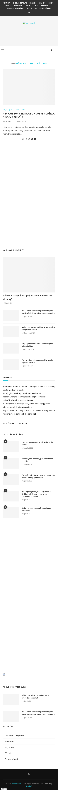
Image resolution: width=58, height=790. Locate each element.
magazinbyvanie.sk (43, 6)
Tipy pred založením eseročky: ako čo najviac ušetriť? (37, 361)
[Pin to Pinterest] (32, 139)
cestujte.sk (32, 8)
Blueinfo (29, 786)
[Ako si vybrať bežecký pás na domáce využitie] (11, 463)
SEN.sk (50, 3)
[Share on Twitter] (29, 139)
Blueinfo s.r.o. (17, 783)
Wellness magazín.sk (15, 8)
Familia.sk (18, 6)
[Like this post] (23, 139)
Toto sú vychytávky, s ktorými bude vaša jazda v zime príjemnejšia (38, 476)
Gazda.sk (29, 6)
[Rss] (29, 12)
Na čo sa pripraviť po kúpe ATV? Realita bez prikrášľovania (38, 328)
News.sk (33, 3)
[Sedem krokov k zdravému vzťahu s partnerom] (11, 512)
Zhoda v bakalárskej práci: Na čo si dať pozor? (37, 443)
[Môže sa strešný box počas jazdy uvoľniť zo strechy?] (29, 274)
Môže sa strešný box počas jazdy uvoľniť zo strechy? (27, 297)
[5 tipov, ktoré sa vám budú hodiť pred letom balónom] (11, 348)
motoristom (10, 741)
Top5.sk (8, 6)
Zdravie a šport (19, 109)
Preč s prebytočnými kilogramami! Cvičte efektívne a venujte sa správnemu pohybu (36, 494)
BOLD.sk (42, 3)
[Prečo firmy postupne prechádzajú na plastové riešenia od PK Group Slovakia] (11, 315)
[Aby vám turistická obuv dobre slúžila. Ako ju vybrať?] (29, 87)
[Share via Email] (35, 139)
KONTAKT (6, 3)
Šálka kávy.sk (45, 8)
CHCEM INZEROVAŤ (20, 3)
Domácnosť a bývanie (14, 735)
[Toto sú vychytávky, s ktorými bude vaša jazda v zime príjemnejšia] (11, 479)
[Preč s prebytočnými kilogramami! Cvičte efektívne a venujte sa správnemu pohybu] (11, 496)
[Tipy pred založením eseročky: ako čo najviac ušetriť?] (11, 364)
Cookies (4, 789)
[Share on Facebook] (26, 139)
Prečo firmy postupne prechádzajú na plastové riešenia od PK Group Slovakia (38, 312)
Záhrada (8, 753)
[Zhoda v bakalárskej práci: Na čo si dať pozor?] (11, 446)
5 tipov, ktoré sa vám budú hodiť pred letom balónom (37, 345)
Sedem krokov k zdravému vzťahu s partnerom (36, 509)
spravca (8, 121)
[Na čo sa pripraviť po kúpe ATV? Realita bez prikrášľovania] (11, 331)
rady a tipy (6, 109)
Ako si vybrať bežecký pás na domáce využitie (37, 460)
